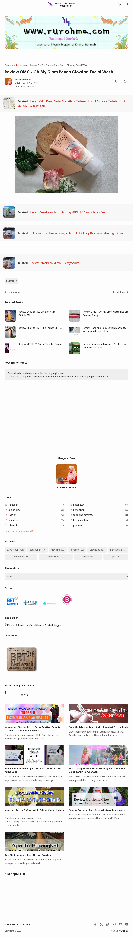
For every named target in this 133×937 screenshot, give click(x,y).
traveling (55, 549)
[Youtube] (126, 925)
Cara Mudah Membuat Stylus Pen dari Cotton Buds (98, 727)
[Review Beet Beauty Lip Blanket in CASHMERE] (10, 320)
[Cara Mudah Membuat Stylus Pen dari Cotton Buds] (98, 722)
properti (77, 525)
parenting (14, 520)
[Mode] (119, 4)
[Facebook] (95, 925)
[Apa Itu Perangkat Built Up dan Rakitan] (34, 850)
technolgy (95, 549)
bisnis (86, 556)
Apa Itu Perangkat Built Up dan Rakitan (28, 855)
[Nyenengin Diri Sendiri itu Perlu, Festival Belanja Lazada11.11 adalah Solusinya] (34, 722)
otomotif (13, 525)
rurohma (124, 930)
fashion (12, 514)
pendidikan (79, 509)
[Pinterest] (120, 925)
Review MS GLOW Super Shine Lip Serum (40, 344)
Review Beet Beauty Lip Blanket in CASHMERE (36, 313)
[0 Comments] (117, 81)
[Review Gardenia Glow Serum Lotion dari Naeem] (98, 805)
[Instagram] (114, 925)
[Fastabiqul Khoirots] (62, 4)
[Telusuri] (126, 4)
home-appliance (81, 520)
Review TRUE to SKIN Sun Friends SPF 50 (40, 327)
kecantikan (11, 280)
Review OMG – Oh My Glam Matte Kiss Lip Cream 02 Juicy (105, 313)
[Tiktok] (108, 925)
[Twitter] (101, 925)
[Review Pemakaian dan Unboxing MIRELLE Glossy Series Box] (9, 217)
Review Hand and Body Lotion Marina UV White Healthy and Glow (104, 329)
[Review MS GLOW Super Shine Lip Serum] (10, 353)
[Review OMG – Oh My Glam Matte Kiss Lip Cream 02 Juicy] (74, 320)
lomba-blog (15, 509)
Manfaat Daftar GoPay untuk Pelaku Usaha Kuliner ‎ (34, 810)
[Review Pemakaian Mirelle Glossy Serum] (9, 267)
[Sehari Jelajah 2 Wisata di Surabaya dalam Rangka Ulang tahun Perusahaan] (98, 764)
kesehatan (78, 504)
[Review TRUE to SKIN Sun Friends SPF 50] (10, 336)
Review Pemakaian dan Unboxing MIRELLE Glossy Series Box (67, 212)
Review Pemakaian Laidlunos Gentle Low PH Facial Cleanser (104, 346)
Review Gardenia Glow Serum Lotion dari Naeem (97, 810)
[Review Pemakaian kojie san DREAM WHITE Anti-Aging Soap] (34, 764)
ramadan (13, 504)
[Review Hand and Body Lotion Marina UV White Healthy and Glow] (74, 336)
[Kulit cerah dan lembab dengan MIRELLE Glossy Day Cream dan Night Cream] (9, 238)
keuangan (19, 556)
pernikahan (116, 549)
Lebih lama (14, 292)
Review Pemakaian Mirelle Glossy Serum (54, 263)
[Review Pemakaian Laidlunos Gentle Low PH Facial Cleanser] (74, 353)
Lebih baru (119, 292)
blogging (75, 549)
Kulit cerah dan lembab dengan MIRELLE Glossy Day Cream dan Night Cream (77, 233)
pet (114, 556)
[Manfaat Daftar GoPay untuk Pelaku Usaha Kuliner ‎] (34, 805)
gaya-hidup (12, 549)
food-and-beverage (83, 514)
